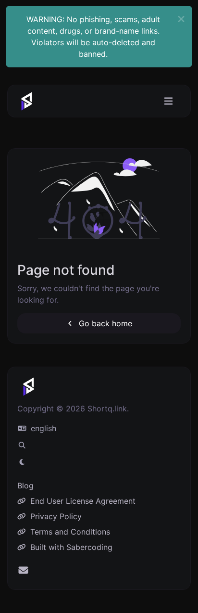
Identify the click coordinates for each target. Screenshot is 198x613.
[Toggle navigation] (168, 101)
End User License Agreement (82, 501)
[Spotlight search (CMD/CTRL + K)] (22, 445)
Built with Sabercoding (70, 547)
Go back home (104, 323)
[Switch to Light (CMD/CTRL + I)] (22, 462)
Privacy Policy (55, 516)
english (42, 428)
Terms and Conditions (69, 531)
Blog (25, 485)
